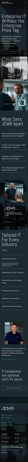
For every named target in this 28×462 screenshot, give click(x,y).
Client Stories (5, 438)
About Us (16, 438)
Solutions (17, 434)
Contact (16, 441)
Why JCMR (4, 434)
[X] (5, 429)
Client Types (5, 441)
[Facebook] (3, 429)
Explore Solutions (14, 51)
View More (4, 250)
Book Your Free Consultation (14, 388)
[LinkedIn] (2, 429)
